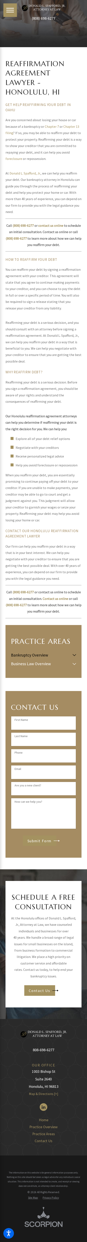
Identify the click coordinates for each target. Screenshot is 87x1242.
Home (43, 1119)
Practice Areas (43, 1133)
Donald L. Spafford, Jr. (25, 173)
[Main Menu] (10, 10)
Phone (19, 752)
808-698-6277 (43, 1049)
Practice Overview (43, 1126)
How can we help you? (28, 802)
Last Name (21, 736)
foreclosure (13, 159)
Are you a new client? (28, 785)
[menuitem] (41, 655)
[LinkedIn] (43, 1107)
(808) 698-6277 (43, 18)
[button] (8, 1233)
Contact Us (43, 1140)
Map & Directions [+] (43, 1094)
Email (18, 769)
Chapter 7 (52, 126)
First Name (21, 720)
